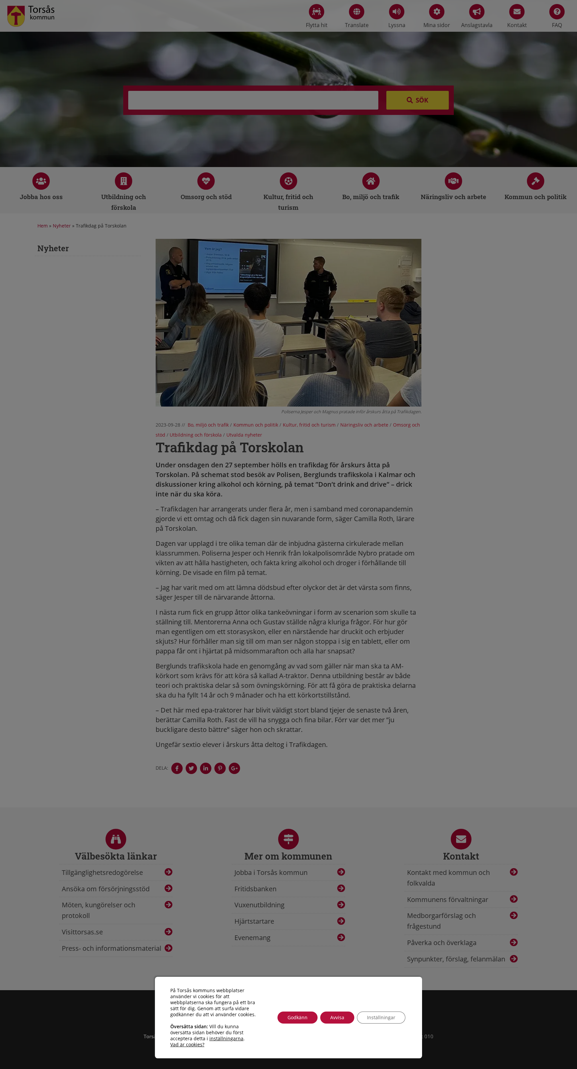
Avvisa (337, 1017)
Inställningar (381, 1017)
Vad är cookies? (187, 1045)
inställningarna (226, 1039)
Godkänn (297, 1017)
